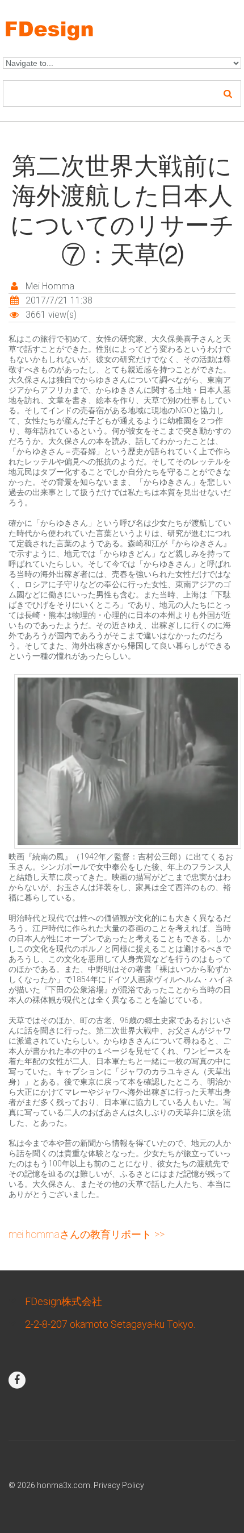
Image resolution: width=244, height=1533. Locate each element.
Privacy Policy (119, 1485)
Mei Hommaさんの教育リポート (80, 1234)
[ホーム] (66, 25)
